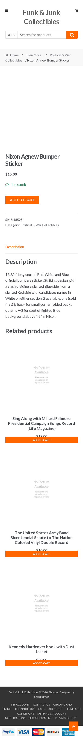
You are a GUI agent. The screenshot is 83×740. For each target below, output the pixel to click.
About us (55, 709)
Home (14, 55)
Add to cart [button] (41, 440)
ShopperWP (41, 696)
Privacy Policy (65, 718)
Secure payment (40, 718)
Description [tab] (14, 246)
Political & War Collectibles (40, 225)
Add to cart (22, 199)
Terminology (25, 709)
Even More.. (34, 55)
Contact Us (41, 704)
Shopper (54, 692)
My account (20, 704)
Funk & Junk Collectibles (41, 17)
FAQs (41, 709)
